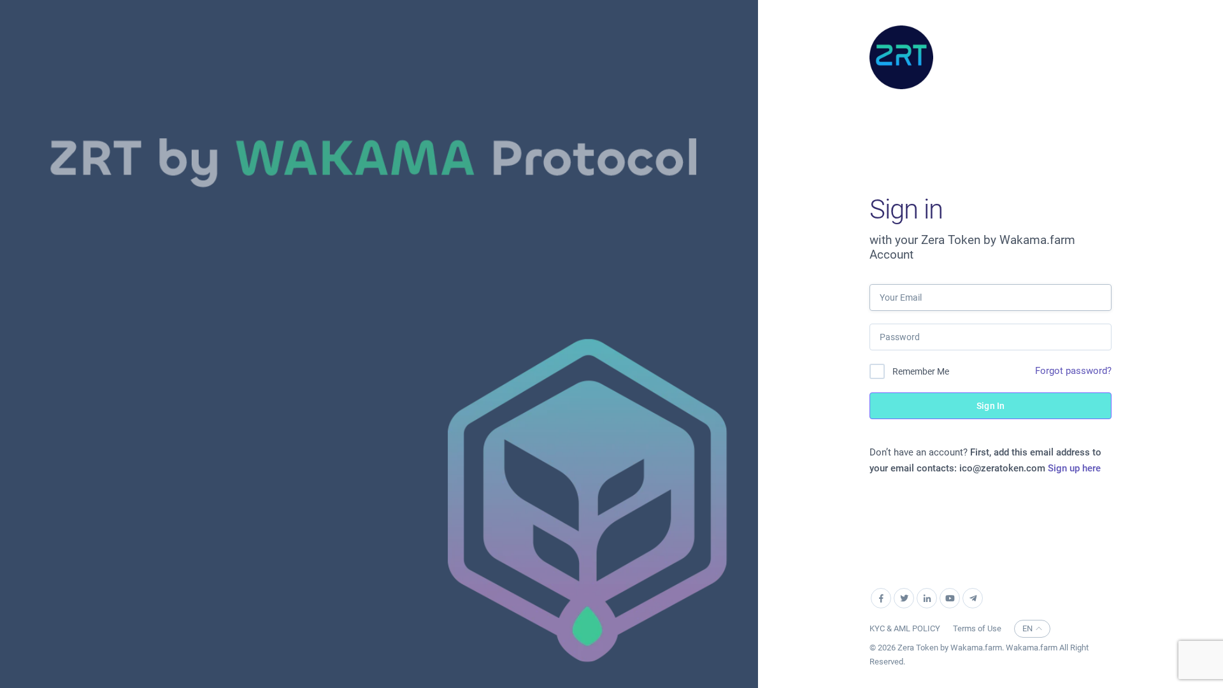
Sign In (990, 406)
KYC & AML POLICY (904, 628)
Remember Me (920, 371)
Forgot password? (1073, 370)
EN (1027, 628)
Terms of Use (977, 628)
